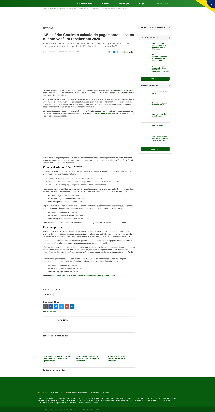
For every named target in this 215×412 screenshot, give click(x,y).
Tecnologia (124, 3)
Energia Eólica (157, 125)
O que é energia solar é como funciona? (160, 104)
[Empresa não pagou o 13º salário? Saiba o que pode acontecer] (89, 353)
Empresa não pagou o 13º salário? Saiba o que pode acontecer (87, 358)
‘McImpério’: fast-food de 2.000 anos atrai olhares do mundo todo (159, 57)
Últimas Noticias (84, 3)
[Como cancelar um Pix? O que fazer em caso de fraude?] (145, 139)
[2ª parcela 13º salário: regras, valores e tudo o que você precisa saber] (57, 353)
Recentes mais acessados (153, 27)
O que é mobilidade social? (159, 92)
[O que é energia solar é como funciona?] (145, 105)
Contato (108, 393)
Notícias (48, 28)
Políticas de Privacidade (77, 393)
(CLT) (75, 99)
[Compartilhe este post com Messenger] (114, 52)
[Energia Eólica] (145, 128)
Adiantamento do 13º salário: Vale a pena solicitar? (117, 358)
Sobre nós (44, 393)
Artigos (142, 3)
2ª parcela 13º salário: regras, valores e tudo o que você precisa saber (57, 358)
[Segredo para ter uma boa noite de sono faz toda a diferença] (145, 46)
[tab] (155, 27)
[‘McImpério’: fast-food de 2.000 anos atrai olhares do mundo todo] (145, 57)
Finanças (105, 3)
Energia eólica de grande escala (159, 115)
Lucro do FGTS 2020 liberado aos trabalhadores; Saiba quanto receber (85, 276)
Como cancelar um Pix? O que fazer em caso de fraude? (160, 138)
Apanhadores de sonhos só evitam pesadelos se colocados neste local (160, 69)
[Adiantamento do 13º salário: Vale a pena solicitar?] (121, 353)
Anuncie (96, 393)
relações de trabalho (124, 90)
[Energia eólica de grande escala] (145, 116)
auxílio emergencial (103, 113)
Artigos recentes (149, 85)
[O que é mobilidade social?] (145, 94)
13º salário (48, 294)
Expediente (57, 393)
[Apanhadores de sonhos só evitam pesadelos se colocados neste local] (145, 69)
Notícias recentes (150, 37)
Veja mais (155, 78)
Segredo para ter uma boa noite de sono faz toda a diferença (159, 46)
